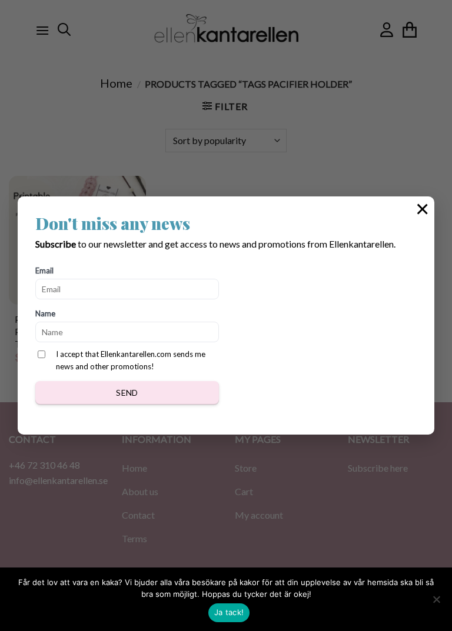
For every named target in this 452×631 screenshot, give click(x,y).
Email (44, 270)
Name (45, 313)
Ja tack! (229, 612)
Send (127, 393)
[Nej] (436, 602)
